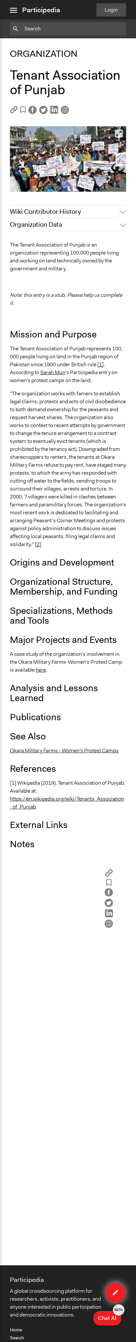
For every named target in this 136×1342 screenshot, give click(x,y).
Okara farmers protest (39, 183)
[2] (38, 544)
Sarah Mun (52, 372)
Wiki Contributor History (45, 211)
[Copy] (14, 111)
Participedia (41, 10)
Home (16, 1330)
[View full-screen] (119, 134)
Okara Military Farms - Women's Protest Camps (64, 750)
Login (111, 9)
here (41, 669)
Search (17, 1338)
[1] (100, 364)
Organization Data (36, 224)
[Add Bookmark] (23, 110)
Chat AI (109, 1316)
